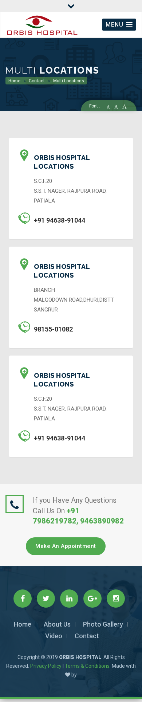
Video (53, 636)
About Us (57, 624)
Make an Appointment (65, 546)
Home (14, 80)
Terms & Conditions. (88, 666)
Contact (36, 80)
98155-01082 (53, 329)
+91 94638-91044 (59, 220)
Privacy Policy (46, 666)
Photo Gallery (103, 624)
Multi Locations (68, 80)
